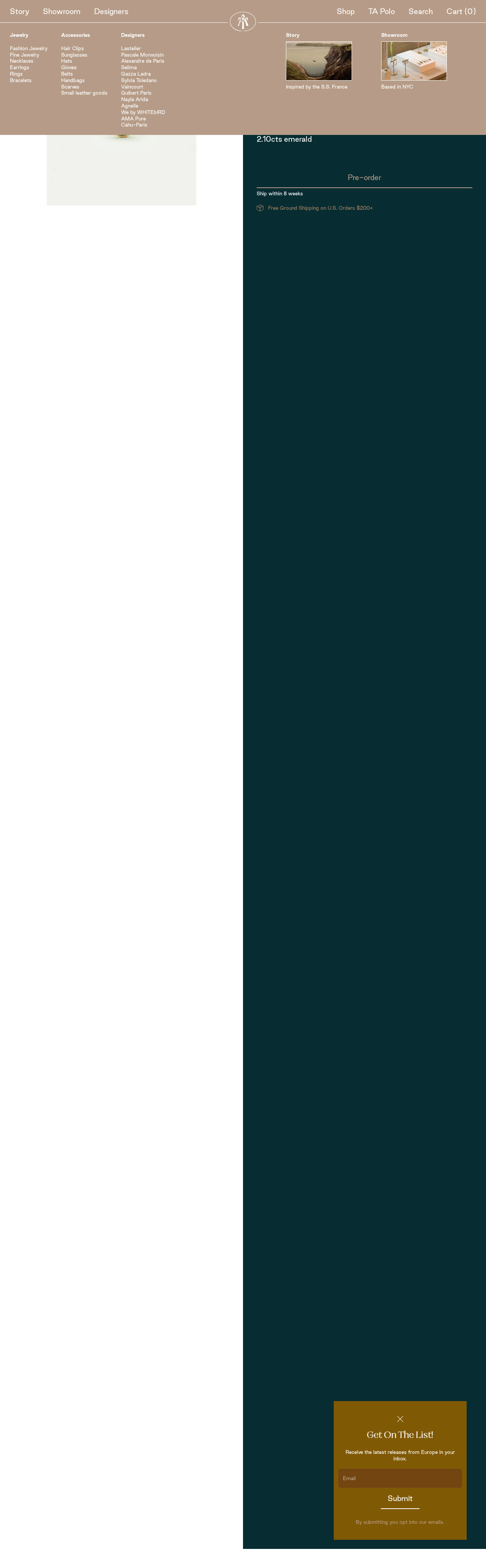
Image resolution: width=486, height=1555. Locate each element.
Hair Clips (72, 48)
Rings (16, 73)
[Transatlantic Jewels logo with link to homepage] (243, 21)
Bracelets (21, 80)
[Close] (400, 1419)
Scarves (70, 86)
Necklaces (21, 60)
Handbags (73, 80)
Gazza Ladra (136, 73)
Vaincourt (132, 86)
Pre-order (364, 177)
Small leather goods (84, 92)
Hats (66, 60)
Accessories (75, 35)
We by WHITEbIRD (143, 112)
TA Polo (381, 11)
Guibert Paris (136, 92)
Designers (111, 11)
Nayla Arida (134, 99)
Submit (400, 1498)
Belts (67, 73)
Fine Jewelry (24, 54)
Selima (129, 67)
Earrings (19, 67)
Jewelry (19, 35)
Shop (346, 11)
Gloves (69, 67)
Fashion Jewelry (28, 48)
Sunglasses (74, 54)
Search (421, 11)
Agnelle (129, 105)
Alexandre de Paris (142, 60)
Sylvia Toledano (139, 80)
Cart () (461, 11)
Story (19, 11)
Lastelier (131, 48)
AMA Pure (133, 118)
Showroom (61, 11)
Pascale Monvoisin (142, 54)
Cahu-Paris (134, 124)
